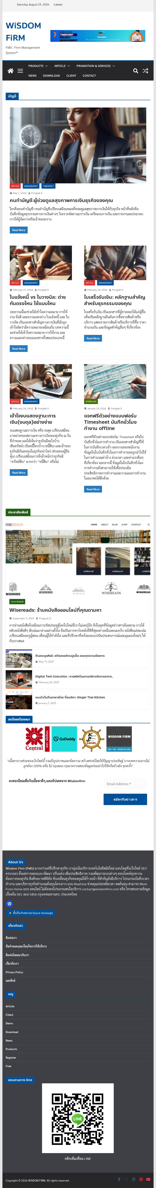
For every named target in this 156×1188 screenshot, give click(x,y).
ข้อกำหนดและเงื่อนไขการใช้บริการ (26, 946)
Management (31, 186)
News (32, 75)
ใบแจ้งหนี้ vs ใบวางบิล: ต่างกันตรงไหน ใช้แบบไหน (38, 300)
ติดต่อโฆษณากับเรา (17, 955)
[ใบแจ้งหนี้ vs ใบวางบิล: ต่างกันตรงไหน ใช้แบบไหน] (41, 263)
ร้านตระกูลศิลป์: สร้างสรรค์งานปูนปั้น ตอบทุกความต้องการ (70, 656)
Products (35, 66)
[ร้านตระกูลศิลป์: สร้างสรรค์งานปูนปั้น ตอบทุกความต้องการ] (19, 658)
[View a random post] (145, 71)
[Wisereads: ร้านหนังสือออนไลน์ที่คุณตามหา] (78, 557)
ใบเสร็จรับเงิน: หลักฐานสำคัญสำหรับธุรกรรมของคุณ (114, 300)
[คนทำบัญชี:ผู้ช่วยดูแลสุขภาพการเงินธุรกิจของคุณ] (78, 145)
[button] (45, 66)
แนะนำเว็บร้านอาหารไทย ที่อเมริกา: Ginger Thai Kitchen (70, 697)
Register (11, 1057)
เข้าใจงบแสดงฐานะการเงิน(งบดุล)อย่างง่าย (33, 419)
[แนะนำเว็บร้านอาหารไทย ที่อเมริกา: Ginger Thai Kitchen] (19, 700)
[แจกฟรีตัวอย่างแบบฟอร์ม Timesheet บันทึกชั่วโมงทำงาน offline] (115, 381)
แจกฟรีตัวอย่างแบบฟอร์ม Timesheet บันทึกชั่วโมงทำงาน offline (110, 422)
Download (51, 75)
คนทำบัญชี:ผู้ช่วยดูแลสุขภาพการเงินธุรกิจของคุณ (61, 200)
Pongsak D (36, 193)
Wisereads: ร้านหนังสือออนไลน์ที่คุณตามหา (55, 610)
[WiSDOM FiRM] (10, 71)
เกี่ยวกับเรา (12, 963)
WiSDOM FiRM (23, 31)
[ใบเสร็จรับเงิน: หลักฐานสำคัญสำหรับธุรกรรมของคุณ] (115, 263)
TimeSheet (48, 186)
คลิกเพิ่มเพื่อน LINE (78, 1158)
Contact (89, 75)
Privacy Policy (14, 972)
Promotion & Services (94, 66)
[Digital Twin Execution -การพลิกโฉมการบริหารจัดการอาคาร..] (19, 679)
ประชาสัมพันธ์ (17, 601)
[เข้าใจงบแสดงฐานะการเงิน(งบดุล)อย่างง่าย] (41, 381)
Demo (9, 1023)
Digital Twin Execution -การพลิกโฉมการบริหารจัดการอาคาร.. (74, 676)
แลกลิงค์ (10, 980)
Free (8, 1066)
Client (71, 75)
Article (60, 66)
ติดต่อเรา (11, 938)
